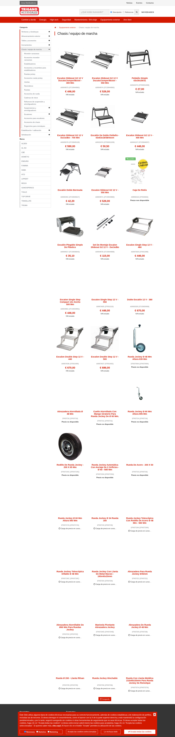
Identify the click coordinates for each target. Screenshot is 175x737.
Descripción (117, 12)
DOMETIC (25, 157)
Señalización (26, 135)
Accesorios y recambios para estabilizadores (35, 69)
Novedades (148, 12)
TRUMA (24, 205)
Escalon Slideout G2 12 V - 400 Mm (139, 136)
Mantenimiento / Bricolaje (85, 20)
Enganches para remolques (34, 126)
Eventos (139, 3)
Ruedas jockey (29, 74)
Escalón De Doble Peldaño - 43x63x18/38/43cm (105, 136)
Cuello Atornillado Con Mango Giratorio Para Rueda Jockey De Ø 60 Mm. (105, 413)
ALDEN (24, 143)
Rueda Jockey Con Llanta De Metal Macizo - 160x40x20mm (105, 573)
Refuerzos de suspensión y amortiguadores (34, 103)
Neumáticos (28, 86)
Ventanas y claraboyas (29, 32)
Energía (42, 20)
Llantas (27, 82)
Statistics (42, 732)
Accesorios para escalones (34, 118)
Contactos (150, 3)
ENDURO (25, 161)
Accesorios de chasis (32, 122)
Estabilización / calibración (31, 130)
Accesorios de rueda (32, 94)
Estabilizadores (30, 64)
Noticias (129, 3)
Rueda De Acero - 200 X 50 (139, 465)
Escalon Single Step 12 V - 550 (105, 301)
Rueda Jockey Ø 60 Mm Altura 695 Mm (140, 412)
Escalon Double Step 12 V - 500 (105, 358)
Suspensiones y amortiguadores (30, 109)
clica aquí (56, 726)
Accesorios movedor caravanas (32, 59)
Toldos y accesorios (28, 41)
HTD (23, 174)
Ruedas (27, 90)
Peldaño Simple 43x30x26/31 (140, 79)
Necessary (30, 732)
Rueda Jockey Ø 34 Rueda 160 (105, 519)
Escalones (28, 114)
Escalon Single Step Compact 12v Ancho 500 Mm (70, 302)
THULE (24, 192)
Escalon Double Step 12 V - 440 (70, 358)
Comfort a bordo (28, 20)
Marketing (54, 732)
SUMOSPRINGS (27, 188)
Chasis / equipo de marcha (31, 49)
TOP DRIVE (25, 196)
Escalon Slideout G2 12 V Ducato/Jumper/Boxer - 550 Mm (105, 80)
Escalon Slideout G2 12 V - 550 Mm (104, 191)
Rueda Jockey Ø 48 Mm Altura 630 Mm (140, 358)
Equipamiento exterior (110, 20)
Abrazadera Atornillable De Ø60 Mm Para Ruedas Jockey (70, 627)
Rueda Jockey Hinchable (105, 678)
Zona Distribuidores (28, 3)
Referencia (129, 12)
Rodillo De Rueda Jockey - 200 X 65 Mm (70, 466)
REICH (24, 183)
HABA (23, 170)
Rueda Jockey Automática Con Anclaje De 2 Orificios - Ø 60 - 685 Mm (105, 467)
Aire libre (127, 20)
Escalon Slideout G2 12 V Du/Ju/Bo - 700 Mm (70, 136)
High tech (54, 20)
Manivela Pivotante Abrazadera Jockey (105, 626)
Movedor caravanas (31, 54)
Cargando (106, 699)
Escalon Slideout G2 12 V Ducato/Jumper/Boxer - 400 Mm (70, 80)
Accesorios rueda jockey (33, 78)
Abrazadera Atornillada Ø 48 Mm (70, 412)
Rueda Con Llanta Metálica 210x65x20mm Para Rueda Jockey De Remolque (139, 680)
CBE (23, 152)
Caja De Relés (140, 190)
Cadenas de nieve (31, 98)
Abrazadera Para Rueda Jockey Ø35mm (140, 572)
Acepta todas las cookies (140, 732)
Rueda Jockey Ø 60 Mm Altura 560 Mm (70, 519)
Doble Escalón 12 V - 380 (139, 300)
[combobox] (94, 12)
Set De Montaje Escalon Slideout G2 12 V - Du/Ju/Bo (105, 246)
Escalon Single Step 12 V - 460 (139, 246)
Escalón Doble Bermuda (70, 190)
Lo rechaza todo (111, 732)
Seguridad (66, 20)
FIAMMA (24, 166)
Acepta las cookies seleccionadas (82, 732)
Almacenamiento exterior (30, 36)
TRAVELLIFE (26, 201)
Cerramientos (26, 45)
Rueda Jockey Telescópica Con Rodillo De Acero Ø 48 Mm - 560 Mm (139, 520)
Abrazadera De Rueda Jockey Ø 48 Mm (140, 626)
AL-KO (23, 148)
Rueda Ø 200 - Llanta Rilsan (70, 678)
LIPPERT (24, 179)
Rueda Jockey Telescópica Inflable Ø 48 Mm (70, 572)
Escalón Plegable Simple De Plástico (70, 246)
